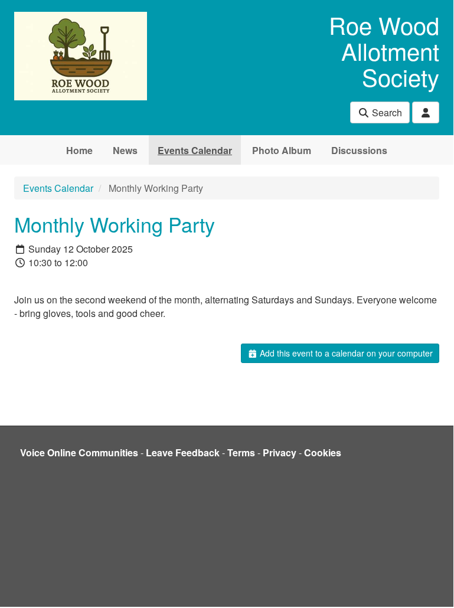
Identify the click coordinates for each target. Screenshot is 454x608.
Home (79, 150)
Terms (241, 452)
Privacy (279, 452)
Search (386, 112)
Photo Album (281, 150)
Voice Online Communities (79, 452)
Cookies (322, 452)
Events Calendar (195, 150)
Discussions (359, 150)
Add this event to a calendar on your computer (345, 353)
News (125, 150)
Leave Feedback (183, 452)
